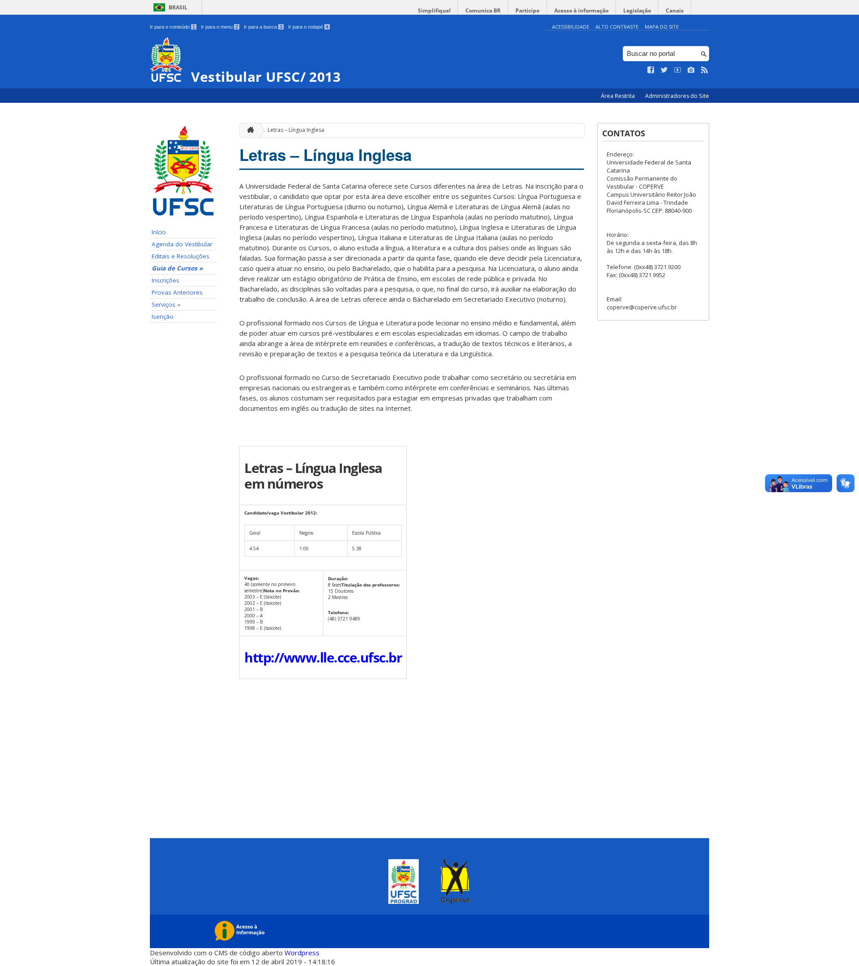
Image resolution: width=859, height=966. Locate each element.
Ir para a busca (263, 27)
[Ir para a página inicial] (248, 130)
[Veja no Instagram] (691, 70)
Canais (675, 10)
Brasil (178, 7)
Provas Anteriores (177, 292)
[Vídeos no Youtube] (677, 70)
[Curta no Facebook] (651, 70)
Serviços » (166, 304)
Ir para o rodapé (308, 27)
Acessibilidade (570, 26)
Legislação (637, 10)
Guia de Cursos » (177, 268)
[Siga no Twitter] (664, 70)
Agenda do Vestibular (182, 244)
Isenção (163, 316)
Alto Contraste (616, 26)
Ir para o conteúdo (172, 27)
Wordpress (302, 952)
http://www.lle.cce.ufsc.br (323, 657)
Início (159, 232)
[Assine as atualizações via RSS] (704, 70)
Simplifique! (434, 10)
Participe (527, 10)
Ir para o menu (219, 27)
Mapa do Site (662, 26)
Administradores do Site (677, 96)
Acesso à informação (581, 10)
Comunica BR (483, 10)
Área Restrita (618, 96)
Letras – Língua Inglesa (296, 130)
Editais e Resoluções (180, 256)
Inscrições (165, 280)
